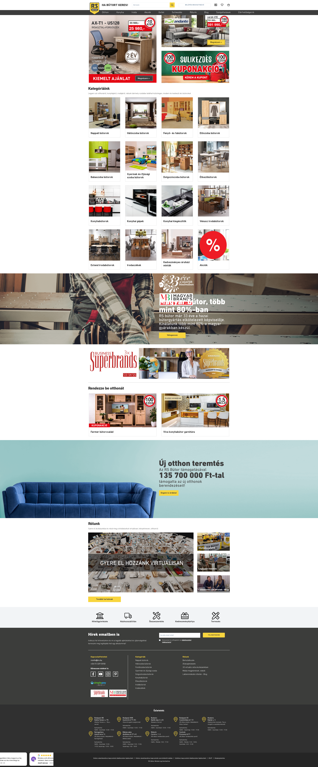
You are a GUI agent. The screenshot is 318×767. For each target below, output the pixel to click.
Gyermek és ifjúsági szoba (146, 671)
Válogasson (172, 335)
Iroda (134, 12)
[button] (52, 752)
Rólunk (193, 12)
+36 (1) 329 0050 (98, 664)
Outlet (161, 12)
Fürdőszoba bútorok (143, 667)
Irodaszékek (140, 688)
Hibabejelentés (220, 758)
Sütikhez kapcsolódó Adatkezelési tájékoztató (190, 758)
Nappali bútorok (141, 660)
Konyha (120, 12)
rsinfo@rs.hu (96, 660)
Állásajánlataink (189, 664)
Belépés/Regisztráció (194, 5)
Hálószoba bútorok (143, 664)
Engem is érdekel (169, 493)
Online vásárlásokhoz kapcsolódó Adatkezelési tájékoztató (113, 758)
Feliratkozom (214, 635)
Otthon (105, 12)
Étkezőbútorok (141, 681)
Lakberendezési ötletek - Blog (195, 674)
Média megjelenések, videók (194, 671)
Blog (206, 12)
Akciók (147, 12)
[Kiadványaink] (216, 5)
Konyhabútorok (141, 678)
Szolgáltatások (223, 12)
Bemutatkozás (188, 660)
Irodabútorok (140, 685)
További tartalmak (104, 599)
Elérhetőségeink (246, 12)
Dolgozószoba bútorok (144, 674)
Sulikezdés (177, 12)
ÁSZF (210, 758)
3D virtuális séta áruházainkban (195, 667)
